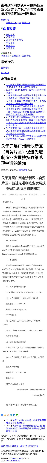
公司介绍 (10, 37)
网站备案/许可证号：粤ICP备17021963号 (19, 446)
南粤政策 (23, 170)
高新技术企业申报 (14, 40)
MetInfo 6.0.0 (17, 458)
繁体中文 (26, 23)
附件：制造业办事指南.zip (26, 405)
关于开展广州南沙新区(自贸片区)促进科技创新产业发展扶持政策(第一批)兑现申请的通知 (25, 428)
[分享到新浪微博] (8, 415)
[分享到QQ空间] (5, 415)
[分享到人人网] (14, 415)
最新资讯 (10, 48)
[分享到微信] (17, 415)
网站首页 (10, 35)
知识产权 (10, 45)
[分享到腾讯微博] (11, 415)
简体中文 (5, 20)
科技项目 (10, 43)
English (18, 23)
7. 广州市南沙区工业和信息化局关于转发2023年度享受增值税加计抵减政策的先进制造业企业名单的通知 (26, 131)
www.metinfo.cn (13, 461)
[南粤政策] (8, 28)
